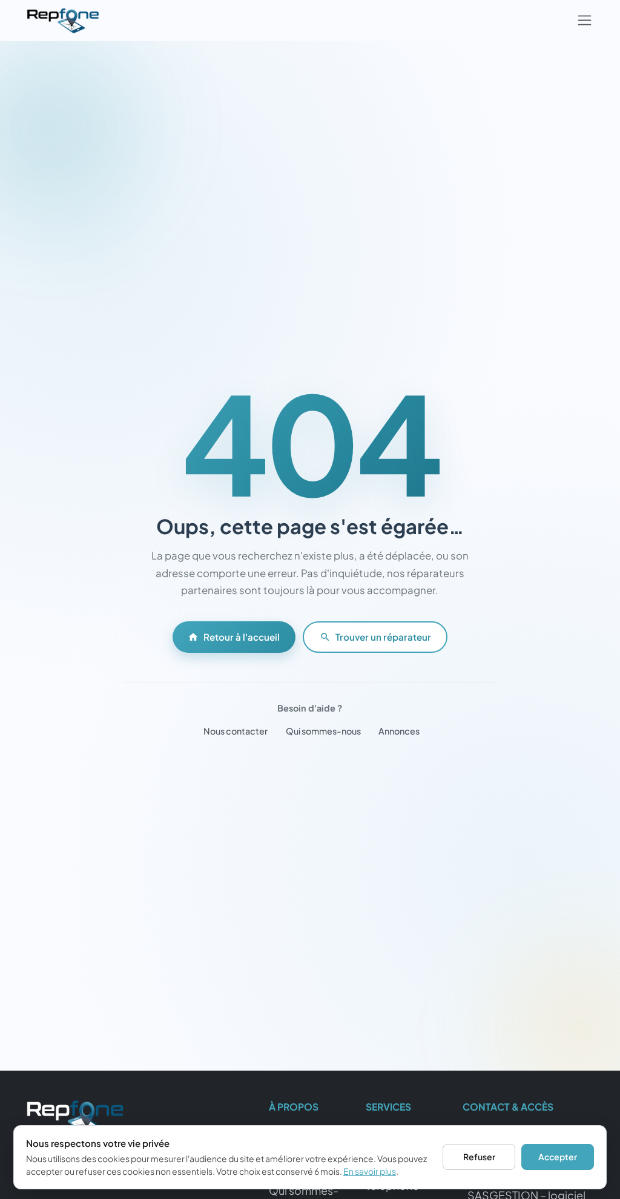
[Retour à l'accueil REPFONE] (75, 1122)
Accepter (557, 1156)
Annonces (399, 730)
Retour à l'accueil (241, 636)
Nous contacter (235, 730)
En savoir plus (369, 1171)
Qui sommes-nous (323, 730)
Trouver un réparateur (383, 636)
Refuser (479, 1156)
